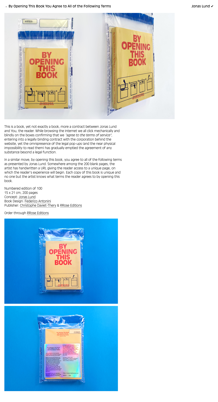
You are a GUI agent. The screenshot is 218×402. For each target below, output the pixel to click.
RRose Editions (71, 205)
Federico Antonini (38, 201)
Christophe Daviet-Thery (38, 205)
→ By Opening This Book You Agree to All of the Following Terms (57, 6)
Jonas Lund (27, 197)
